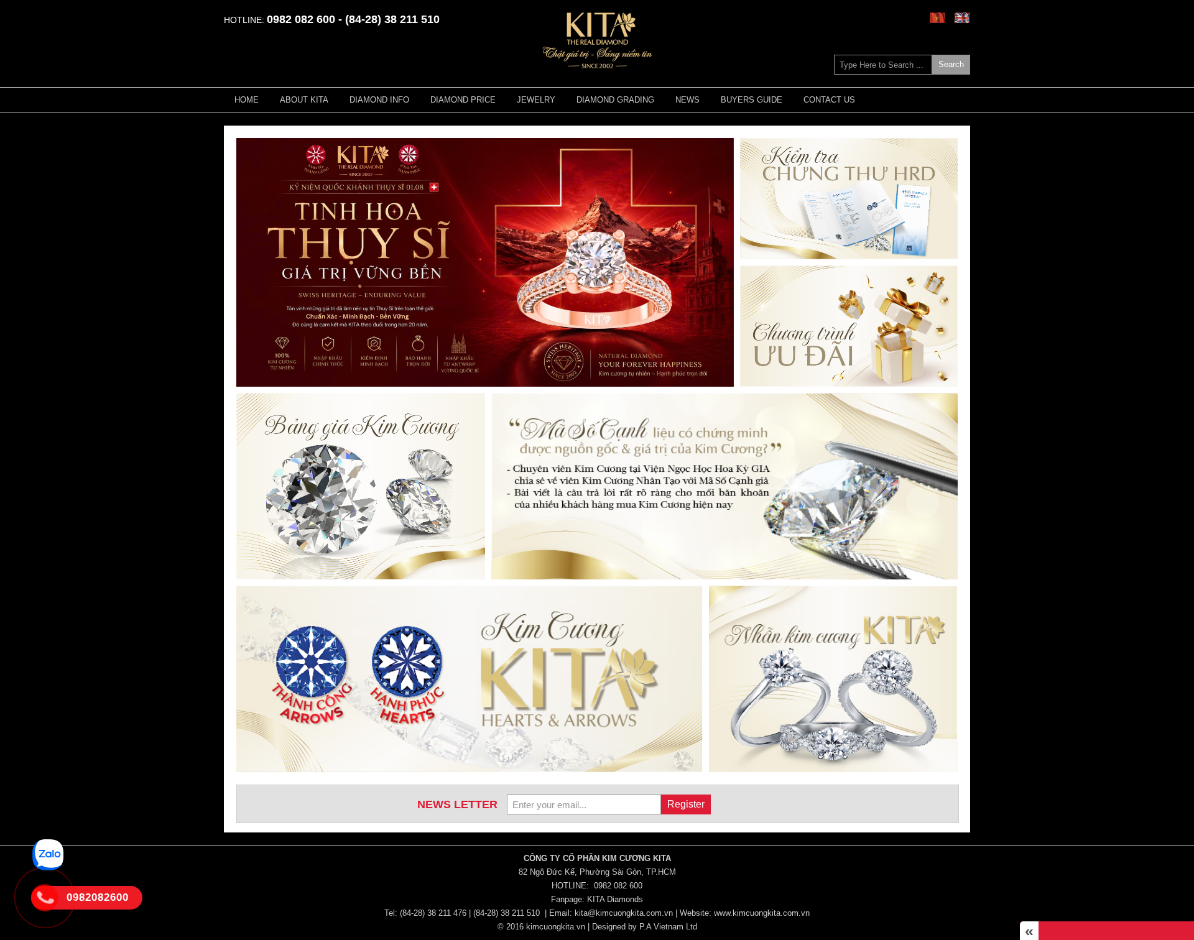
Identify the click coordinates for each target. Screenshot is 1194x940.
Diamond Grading (615, 99)
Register (686, 804)
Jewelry (536, 99)
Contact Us (829, 99)
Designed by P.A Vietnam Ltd (644, 926)
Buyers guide (751, 99)
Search (951, 64)
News (687, 99)
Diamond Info (379, 99)
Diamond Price (463, 99)
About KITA (304, 99)
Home (246, 99)
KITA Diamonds (615, 899)
